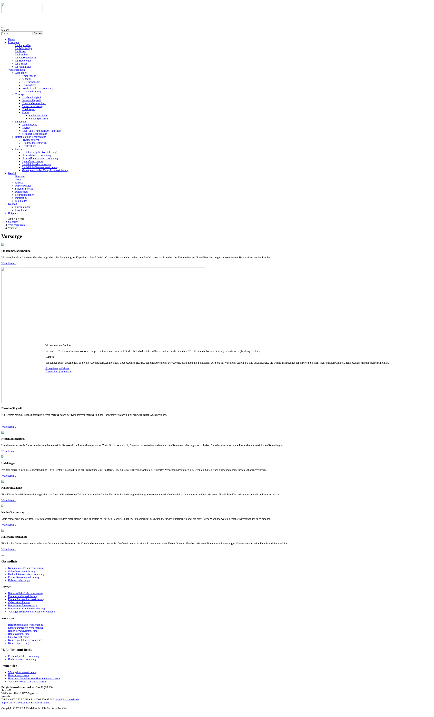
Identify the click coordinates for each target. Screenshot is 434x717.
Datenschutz (52, 371)
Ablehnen (64, 368)
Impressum (66, 371)
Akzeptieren (51, 368)
